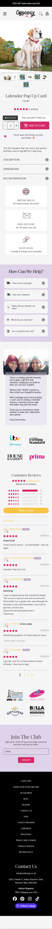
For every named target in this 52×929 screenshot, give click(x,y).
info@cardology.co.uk (26, 873)
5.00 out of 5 (33, 480)
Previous (3, 46)
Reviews (26, 805)
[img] (10, 536)
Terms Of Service (26, 846)
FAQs (26, 816)
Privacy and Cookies (26, 840)
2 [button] (24, 674)
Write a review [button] (26, 510)
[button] (5, 14)
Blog (26, 799)
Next (49, 46)
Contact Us (26, 811)
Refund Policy (26, 852)
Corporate (26, 828)
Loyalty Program (26, 822)
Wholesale (26, 834)
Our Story (26, 781)
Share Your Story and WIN (26, 787)
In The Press (26, 793)
